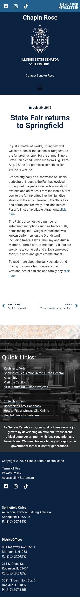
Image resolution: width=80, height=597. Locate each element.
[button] (40, 87)
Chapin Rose (40, 17)
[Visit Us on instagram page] (17, 486)
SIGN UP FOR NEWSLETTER (68, 6)
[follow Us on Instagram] (17, 6)
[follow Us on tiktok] (27, 6)
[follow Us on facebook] (7, 6)
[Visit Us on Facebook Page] (7, 486)
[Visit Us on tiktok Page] (27, 486)
